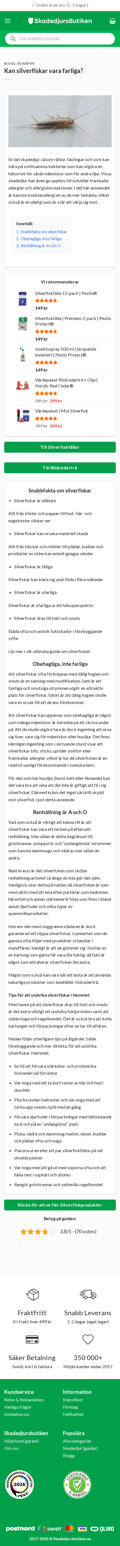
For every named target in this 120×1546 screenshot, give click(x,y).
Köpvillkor (73, 1399)
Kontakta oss (17, 1414)
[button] (7, 21)
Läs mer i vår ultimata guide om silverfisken (49, 651)
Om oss (11, 1448)
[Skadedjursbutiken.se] (60, 20)
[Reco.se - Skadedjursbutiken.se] (19, 1484)
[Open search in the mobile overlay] (60, 38)
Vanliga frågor (18, 1406)
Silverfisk (26, 63)
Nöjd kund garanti (21, 1440)
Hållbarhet (73, 1414)
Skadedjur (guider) (80, 1448)
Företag (70, 1406)
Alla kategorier (77, 1440)
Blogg (10, 63)
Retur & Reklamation (24, 1399)
